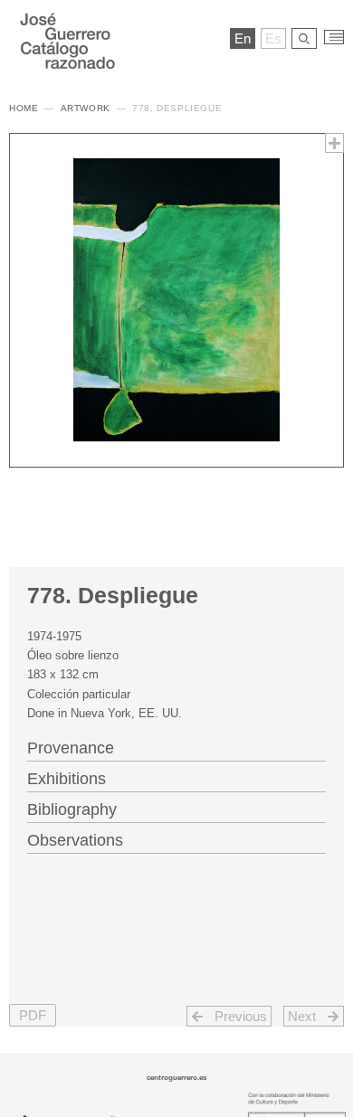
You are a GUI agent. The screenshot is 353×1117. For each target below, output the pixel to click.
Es (273, 38)
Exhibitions (66, 779)
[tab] (176, 746)
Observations (75, 840)
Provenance (70, 748)
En (242, 38)
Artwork (85, 108)
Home (23, 108)
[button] (32, 1015)
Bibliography (72, 809)
